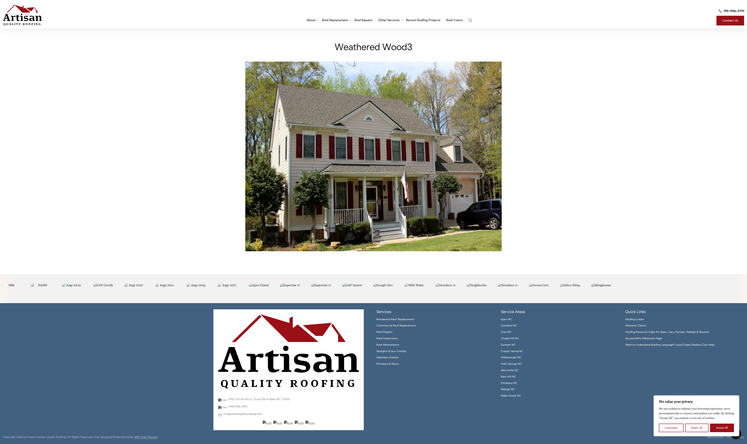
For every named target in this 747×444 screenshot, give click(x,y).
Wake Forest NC (511, 395)
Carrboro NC (509, 325)
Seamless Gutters (387, 357)
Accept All (722, 428)
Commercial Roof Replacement (396, 325)
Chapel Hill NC (510, 338)
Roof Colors (454, 20)
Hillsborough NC (511, 357)
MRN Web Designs (146, 437)
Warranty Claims (635, 325)
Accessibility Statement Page (643, 338)
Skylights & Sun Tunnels (391, 351)
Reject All (696, 428)
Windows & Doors (387, 363)
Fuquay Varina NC (512, 351)
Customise (671, 428)
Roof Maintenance (387, 344)
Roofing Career (634, 319)
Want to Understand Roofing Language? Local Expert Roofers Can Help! (670, 344)
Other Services (389, 20)
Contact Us (730, 20)
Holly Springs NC (511, 363)
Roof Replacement (335, 20)
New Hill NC (508, 376)
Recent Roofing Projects (423, 20)
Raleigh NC (508, 389)
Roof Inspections (387, 338)
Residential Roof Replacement (395, 319)
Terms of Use (715, 437)
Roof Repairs (363, 20)
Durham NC (508, 344)
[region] (696, 415)
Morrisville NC (510, 370)
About (311, 20)
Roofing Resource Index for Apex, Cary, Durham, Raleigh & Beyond (667, 332)
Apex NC (506, 319)
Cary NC (506, 332)
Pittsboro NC (509, 383)
